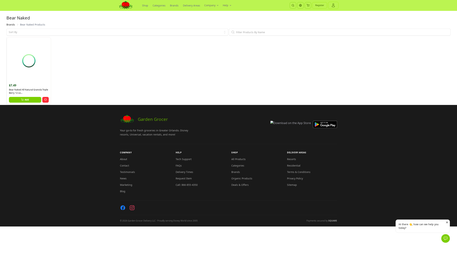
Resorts (291, 159)
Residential (293, 165)
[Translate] (300, 5)
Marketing (126, 185)
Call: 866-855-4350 (187, 185)
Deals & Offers (240, 185)
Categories (159, 5)
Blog (122, 191)
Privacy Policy (295, 178)
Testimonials (127, 172)
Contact (124, 165)
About (123, 159)
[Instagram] (132, 208)
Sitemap (292, 185)
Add (27, 99)
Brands (174, 5)
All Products (238, 159)
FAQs (179, 165)
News (123, 178)
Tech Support (184, 159)
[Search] (293, 5)
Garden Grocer (153, 119)
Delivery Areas (191, 5)
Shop (145, 5)
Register (319, 5)
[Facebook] (123, 208)
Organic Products (241, 178)
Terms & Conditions (298, 172)
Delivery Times (184, 172)
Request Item (184, 178)
